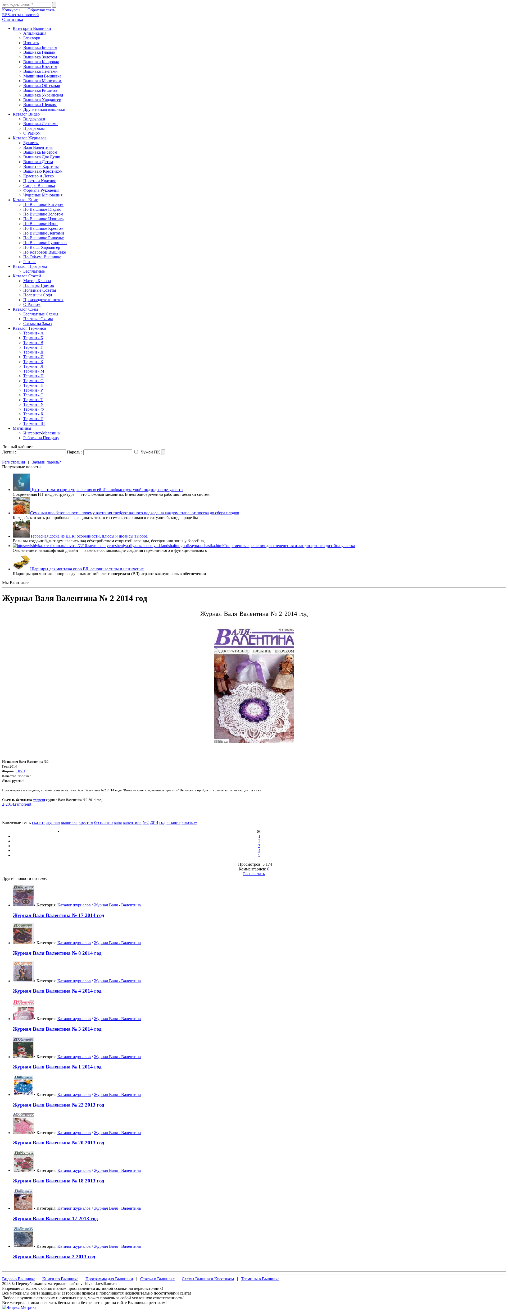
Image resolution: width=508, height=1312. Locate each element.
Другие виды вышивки (44, 109)
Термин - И (33, 357)
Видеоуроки (34, 119)
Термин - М (33, 371)
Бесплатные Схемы (40, 314)
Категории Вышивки (32, 28)
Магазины (22, 428)
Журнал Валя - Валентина (117, 905)
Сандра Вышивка (39, 185)
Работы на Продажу (41, 437)
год (162, 822)
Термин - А (33, 333)
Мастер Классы (37, 280)
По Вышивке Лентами (43, 233)
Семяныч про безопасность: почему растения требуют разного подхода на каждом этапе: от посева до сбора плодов (134, 513)
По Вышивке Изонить (43, 219)
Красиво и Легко (38, 176)
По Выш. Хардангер (41, 247)
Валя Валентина (38, 147)
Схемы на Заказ (37, 323)
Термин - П (33, 385)
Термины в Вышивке (260, 1279)
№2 (146, 822)
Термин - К (33, 361)
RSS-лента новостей (20, 14)
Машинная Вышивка (42, 76)
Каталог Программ (30, 266)
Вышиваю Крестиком (42, 171)
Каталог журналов (74, 905)
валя (118, 822)
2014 (154, 822)
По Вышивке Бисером (43, 204)
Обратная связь (41, 10)
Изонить (31, 42)
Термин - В (33, 342)
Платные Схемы (38, 318)
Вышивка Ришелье (40, 90)
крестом (86, 822)
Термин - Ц (33, 418)
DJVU (20, 771)
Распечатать (254, 873)
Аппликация (34, 33)
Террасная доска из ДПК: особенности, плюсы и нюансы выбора (89, 536)
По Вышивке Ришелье (43, 238)
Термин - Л (33, 366)
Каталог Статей (27, 276)
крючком (189, 822)
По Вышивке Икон (40, 223)
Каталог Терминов (29, 328)
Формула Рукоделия (41, 190)
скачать (38, 822)
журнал (53, 822)
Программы (34, 128)
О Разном (31, 133)
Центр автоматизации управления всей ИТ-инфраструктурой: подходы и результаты (106, 489)
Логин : (9, 452)
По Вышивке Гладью (42, 209)
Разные (29, 261)
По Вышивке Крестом (43, 228)
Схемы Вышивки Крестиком (208, 1279)
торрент (39, 800)
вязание (173, 822)
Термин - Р (33, 390)
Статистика (12, 19)
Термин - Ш (34, 423)
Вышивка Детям (38, 161)
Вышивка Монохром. (42, 81)
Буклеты (31, 142)
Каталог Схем (25, 309)
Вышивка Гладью (39, 52)
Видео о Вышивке (18, 1279)
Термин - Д (33, 352)
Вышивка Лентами (40, 71)
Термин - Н (33, 376)
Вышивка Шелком (40, 104)
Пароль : (74, 452)
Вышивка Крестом (40, 66)
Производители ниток (43, 299)
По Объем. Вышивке (42, 257)
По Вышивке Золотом (43, 214)
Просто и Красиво (39, 180)
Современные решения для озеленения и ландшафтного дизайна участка (289, 545)
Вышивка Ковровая (41, 61)
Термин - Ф (33, 409)
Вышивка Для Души (41, 157)
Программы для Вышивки (109, 1279)
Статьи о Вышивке (157, 1279)
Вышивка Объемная (41, 85)
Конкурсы (11, 10)
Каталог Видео (26, 114)
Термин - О (33, 380)
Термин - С (33, 395)
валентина (132, 822)
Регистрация (13, 462)
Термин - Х (33, 414)
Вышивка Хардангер (42, 100)
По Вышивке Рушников (45, 242)
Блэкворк (31, 38)
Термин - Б (33, 338)
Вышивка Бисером (40, 47)
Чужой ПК (150, 452)
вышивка (69, 822)
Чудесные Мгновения (42, 195)
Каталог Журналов (30, 138)
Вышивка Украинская (43, 95)
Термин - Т (33, 399)
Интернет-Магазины (42, 433)
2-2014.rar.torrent (16, 804)
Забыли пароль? (46, 462)
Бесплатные (34, 271)
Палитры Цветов (38, 285)
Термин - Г (33, 347)
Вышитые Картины (41, 166)
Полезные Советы (39, 290)
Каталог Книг (25, 200)
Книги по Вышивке (60, 1279)
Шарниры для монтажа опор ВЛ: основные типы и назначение (87, 569)
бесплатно (103, 822)
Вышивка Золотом (40, 57)
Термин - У (33, 404)
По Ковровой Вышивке (44, 252)
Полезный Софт (37, 295)
